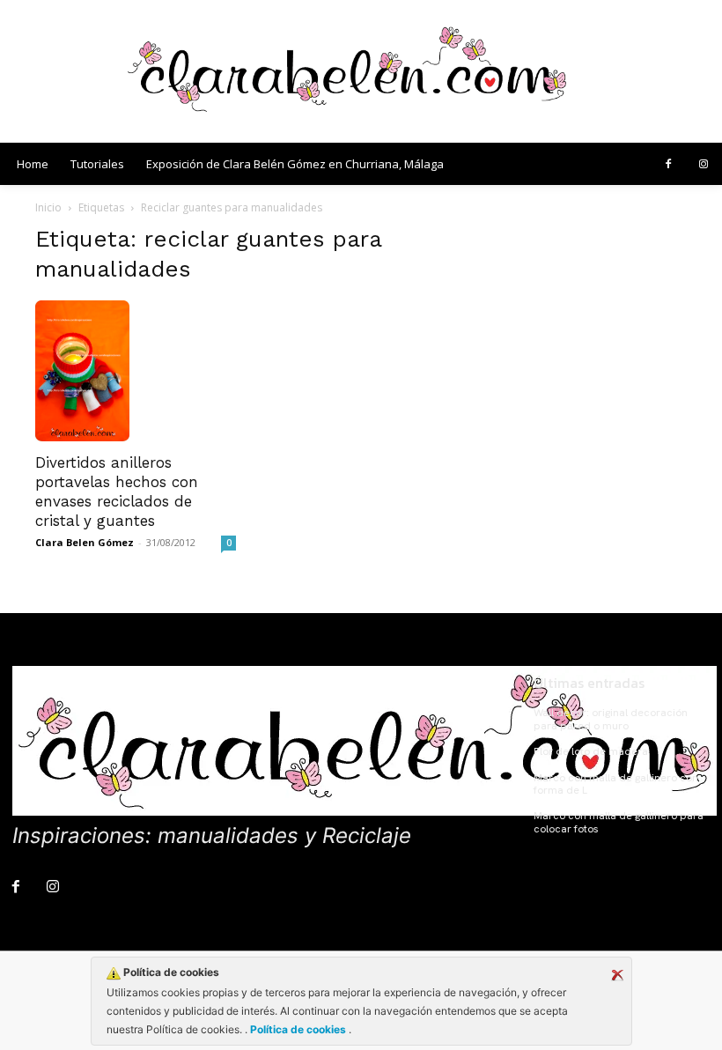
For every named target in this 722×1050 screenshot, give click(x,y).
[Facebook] (668, 165)
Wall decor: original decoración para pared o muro (611, 719)
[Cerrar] (617, 975)
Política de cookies (298, 1029)
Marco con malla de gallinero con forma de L (616, 784)
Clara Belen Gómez (84, 542)
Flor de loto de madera (591, 751)
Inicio (48, 207)
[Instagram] (703, 165)
